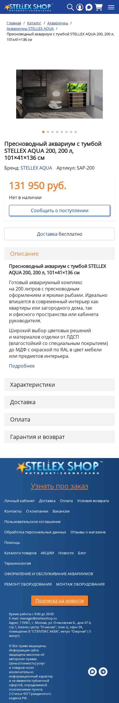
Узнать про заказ (59, 486)
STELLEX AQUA (36, 168)
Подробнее (22, 366)
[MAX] (88, 7)
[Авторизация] (79, 7)
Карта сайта (70, 674)
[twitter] (92, 671)
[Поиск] (70, 7)
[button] (43, 132)
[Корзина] (99, 7)
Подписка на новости (60, 600)
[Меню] (111, 7)
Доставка (47, 234)
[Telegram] (103, 671)
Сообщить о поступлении (59, 210)
